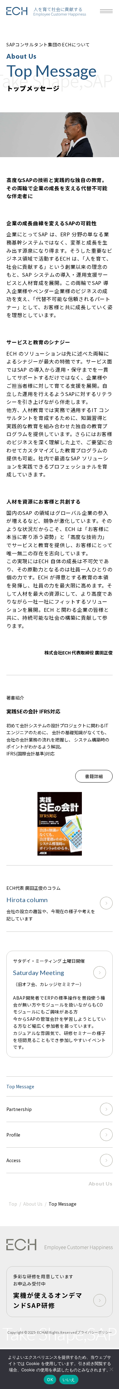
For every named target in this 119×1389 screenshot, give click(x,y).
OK (50, 1379)
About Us (101, 1183)
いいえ (69, 1379)
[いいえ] (111, 1369)
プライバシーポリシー (94, 1332)
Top (13, 1204)
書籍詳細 (94, 776)
